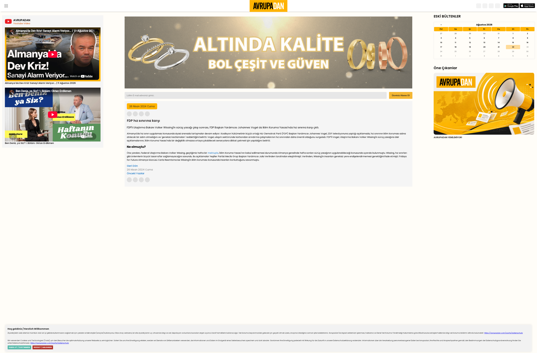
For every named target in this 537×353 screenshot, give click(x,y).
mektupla (213, 153)
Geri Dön (132, 166)
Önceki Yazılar (135, 173)
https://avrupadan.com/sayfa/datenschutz (503, 333)
